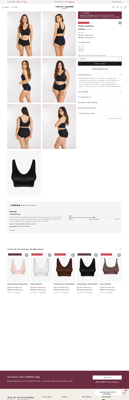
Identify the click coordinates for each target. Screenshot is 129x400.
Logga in (82, 15)
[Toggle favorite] (120, 22)
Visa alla (12, 230)
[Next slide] (120, 249)
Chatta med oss (85, 97)
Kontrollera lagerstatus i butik (100, 68)
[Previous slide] (117, 249)
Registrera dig (107, 377)
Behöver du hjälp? (22, 2)
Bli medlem (91, 15)
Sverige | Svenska (117, 2)
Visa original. (13, 226)
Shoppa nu (71, 2)
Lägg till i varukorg (100, 63)
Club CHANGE (11, 2)
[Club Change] (117, 7)
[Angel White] (81, 48)
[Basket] (125, 7)
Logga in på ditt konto (113, 382)
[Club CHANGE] (121, 7)
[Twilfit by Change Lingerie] (64, 7)
